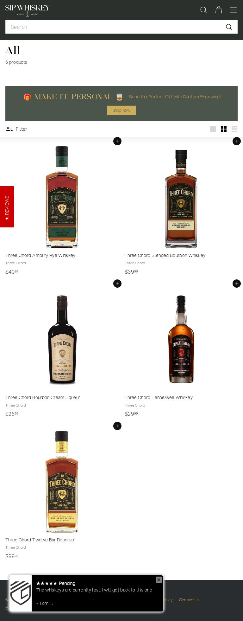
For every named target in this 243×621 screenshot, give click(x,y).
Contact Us (189, 600)
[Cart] (218, 10)
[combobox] (121, 27)
